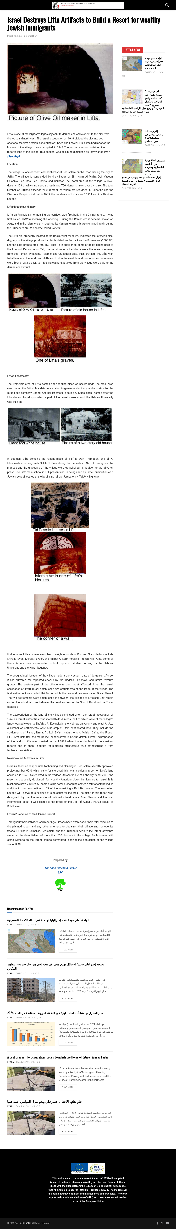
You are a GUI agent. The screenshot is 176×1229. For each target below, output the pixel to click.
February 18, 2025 (26, 1017)
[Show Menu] (8, 5)
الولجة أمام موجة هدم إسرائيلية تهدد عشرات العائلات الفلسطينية (48, 920)
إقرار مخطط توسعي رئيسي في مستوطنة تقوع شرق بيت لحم (154, 136)
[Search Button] (167, 5)
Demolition (31, 36)
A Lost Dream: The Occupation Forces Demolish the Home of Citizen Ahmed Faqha (57, 1057)
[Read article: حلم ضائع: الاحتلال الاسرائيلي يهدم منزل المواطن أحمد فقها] (31, 1123)
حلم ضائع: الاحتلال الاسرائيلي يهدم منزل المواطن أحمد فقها (44, 1101)
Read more (69, 949)
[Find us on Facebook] (157, 1223)
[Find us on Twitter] (162, 1223)
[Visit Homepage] (88, 5)
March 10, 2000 (14, 36)
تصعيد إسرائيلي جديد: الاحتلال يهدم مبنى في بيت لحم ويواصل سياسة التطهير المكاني (55, 966)
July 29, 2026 (129, 115)
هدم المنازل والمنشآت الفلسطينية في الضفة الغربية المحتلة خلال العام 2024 (55, 1012)
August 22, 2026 (26, 924)
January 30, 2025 (26, 1062)
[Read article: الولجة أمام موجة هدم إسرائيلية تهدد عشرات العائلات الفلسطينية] (31, 941)
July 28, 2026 (153, 145)
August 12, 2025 (26, 973)
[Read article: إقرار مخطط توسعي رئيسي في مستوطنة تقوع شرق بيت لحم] (132, 136)
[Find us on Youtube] (167, 1223)
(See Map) (13, 156)
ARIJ (27, 1223)
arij (12, 924)
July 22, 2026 (129, 188)
